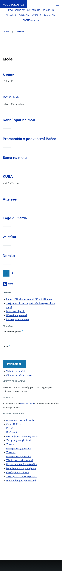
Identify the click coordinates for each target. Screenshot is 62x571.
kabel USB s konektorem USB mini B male (29, 299)
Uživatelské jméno (12, 331)
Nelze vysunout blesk (17, 319)
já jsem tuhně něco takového (21, 464)
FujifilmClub (24, 15)
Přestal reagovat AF (16, 315)
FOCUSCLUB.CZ (13, 4)
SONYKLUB (48, 10)
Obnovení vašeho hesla (19, 375)
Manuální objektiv (15, 311)
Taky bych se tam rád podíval (21, 476)
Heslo (6, 346)
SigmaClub (11, 15)
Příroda (20, 31)
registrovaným (27, 403)
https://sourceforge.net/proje (21, 468)
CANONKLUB (33, 10)
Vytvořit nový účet (15, 371)
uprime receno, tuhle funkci (20, 420)
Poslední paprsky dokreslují (21, 480)
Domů (6, 31)
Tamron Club (50, 15)
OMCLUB (36, 15)
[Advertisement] (31, 45)
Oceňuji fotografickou (17, 472)
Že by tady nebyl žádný (18, 440)
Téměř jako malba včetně (19, 460)
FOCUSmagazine (31, 20)
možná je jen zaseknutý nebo (21, 436)
